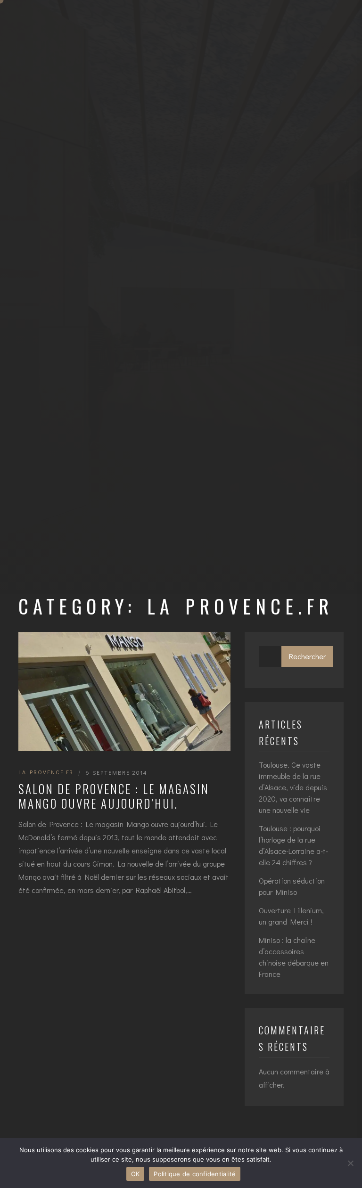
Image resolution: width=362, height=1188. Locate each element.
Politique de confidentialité (195, 1174)
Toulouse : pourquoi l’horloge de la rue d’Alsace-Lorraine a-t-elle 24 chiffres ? (293, 845)
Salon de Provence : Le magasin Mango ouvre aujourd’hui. (113, 796)
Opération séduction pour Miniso (292, 886)
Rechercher (307, 656)
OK (135, 1174)
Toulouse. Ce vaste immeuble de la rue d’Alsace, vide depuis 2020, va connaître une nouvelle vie (293, 787)
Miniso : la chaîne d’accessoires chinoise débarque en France (294, 957)
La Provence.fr (46, 772)
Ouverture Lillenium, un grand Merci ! (291, 915)
